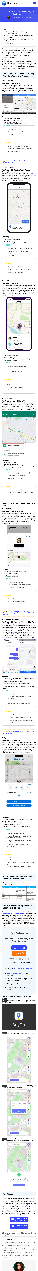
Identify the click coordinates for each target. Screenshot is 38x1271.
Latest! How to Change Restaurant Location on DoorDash (18, 1256)
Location (28, 17)
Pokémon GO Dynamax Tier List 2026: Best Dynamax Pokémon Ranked (20, 1243)
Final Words (9, 43)
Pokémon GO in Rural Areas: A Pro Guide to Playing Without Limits (19, 1249)
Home (6, 1233)
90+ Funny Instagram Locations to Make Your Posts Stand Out (19, 1246)
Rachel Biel (14, 17)
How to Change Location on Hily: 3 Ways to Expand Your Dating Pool (19, 1253)
